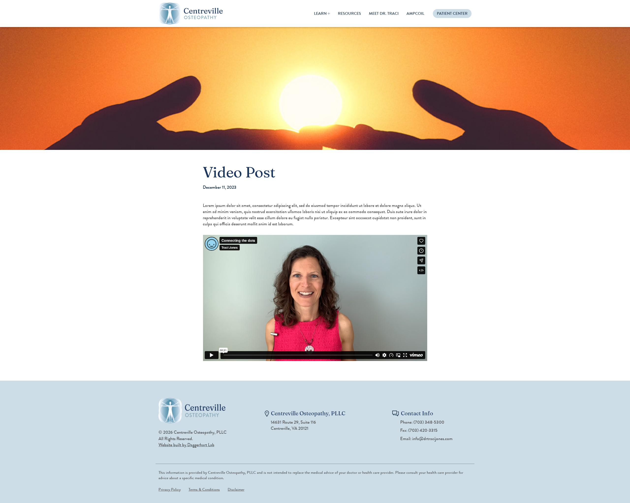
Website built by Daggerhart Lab (186, 445)
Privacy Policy (169, 489)
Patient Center (452, 13)
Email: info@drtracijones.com (426, 439)
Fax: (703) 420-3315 (419, 430)
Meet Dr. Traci (384, 13)
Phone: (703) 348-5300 (422, 422)
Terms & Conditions (204, 489)
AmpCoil (415, 13)
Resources (349, 13)
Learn (320, 13)
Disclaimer (236, 489)
